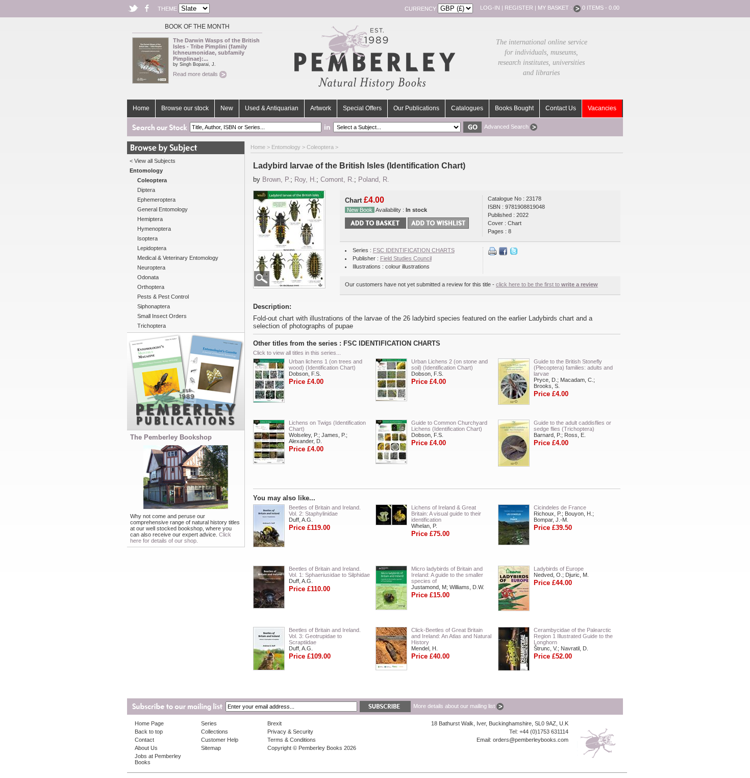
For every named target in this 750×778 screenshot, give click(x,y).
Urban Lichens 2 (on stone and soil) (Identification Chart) (449, 364)
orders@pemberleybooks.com (530, 740)
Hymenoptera (154, 229)
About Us (146, 748)
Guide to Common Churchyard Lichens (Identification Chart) (449, 426)
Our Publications (416, 108)
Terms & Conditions (291, 740)
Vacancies (602, 108)
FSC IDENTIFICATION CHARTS (414, 250)
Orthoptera (150, 287)
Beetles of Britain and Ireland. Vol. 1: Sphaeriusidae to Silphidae (329, 572)
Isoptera (147, 238)
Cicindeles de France (560, 507)
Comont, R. (337, 179)
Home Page (149, 723)
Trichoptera (151, 326)
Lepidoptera (151, 248)
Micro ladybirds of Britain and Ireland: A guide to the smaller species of (447, 575)
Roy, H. (305, 179)
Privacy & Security (290, 731)
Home (141, 108)
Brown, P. (276, 179)
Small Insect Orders (162, 316)
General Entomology (162, 209)
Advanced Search (507, 127)
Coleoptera (320, 147)
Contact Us (560, 108)
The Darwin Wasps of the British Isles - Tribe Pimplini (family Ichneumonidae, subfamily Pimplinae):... (216, 49)
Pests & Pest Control (163, 297)
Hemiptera (150, 219)
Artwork (320, 108)
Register (519, 8)
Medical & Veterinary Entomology (177, 258)
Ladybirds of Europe (559, 569)
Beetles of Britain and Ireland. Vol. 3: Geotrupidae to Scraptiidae (325, 636)
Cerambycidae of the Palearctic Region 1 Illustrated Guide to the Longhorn (573, 636)
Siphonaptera (153, 306)
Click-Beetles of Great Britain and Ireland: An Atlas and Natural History (451, 636)
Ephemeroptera (156, 200)
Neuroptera (151, 267)
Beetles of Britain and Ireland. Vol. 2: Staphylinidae (325, 510)
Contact (144, 740)
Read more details (196, 74)
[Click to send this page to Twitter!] (514, 253)
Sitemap (211, 748)
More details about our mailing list (454, 706)
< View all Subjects (153, 161)
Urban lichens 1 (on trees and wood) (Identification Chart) (325, 364)
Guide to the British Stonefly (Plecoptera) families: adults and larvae (573, 367)
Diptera (146, 190)
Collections (214, 731)
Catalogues (467, 108)
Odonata (148, 277)
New (226, 108)
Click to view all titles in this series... (297, 353)
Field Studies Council (406, 258)
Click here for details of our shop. (180, 537)
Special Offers (362, 108)
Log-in (490, 8)
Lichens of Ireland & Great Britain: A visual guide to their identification (446, 513)
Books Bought (514, 108)
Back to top (149, 731)
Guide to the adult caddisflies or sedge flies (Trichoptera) (572, 426)
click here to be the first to (547, 284)
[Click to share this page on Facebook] (503, 253)
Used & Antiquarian (271, 108)
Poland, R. (373, 179)
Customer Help (219, 740)
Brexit (274, 723)
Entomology (286, 147)
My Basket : (555, 8)
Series (209, 723)
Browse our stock (185, 108)
